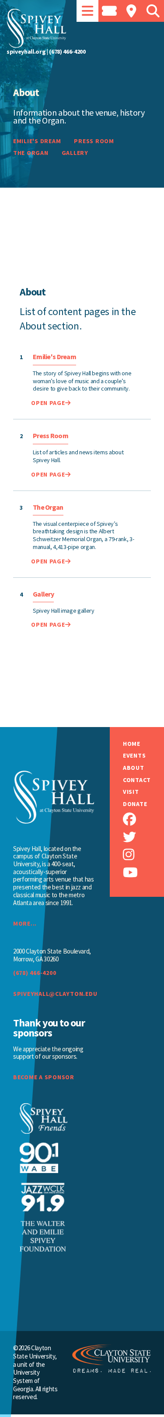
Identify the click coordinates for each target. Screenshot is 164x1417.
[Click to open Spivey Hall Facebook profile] (143, 819)
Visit (131, 792)
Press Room (94, 141)
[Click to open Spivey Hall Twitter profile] (143, 837)
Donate (135, 804)
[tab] (87, 11)
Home (131, 744)
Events (134, 755)
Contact (137, 780)
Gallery (74, 153)
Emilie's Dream (37, 141)
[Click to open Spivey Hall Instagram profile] (143, 854)
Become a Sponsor (43, 1077)
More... (25, 923)
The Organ (30, 153)
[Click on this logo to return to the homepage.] (82, 28)
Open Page (48, 403)
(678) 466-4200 (67, 51)
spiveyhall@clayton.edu (53, 994)
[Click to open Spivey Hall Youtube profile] (143, 872)
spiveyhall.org (26, 51)
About (133, 768)
